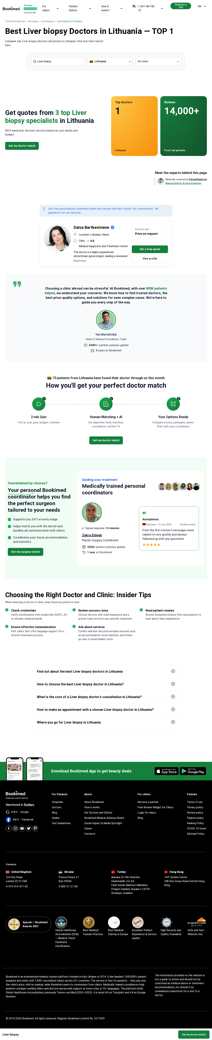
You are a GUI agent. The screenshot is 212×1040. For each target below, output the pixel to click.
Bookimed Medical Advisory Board (104, 817)
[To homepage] (11, 8)
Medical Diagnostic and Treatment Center (103, 246)
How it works (92, 807)
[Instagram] (15, 828)
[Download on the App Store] (167, 771)
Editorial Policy (195, 833)
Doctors (56, 807)
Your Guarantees (61, 823)
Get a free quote (150, 249)
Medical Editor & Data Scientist (183, 183)
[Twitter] (28, 828)
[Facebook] (9, 828)
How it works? (105, 8)
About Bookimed (94, 802)
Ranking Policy (195, 823)
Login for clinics (147, 812)
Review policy (195, 812)
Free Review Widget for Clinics (155, 807)
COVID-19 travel (196, 828)
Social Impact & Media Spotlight (103, 823)
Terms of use (195, 802)
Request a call (181, 6)
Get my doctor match (194, 1034)
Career (88, 828)
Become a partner (148, 802)
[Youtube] (22, 828)
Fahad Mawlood (198, 179)
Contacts (89, 833)
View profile (150, 258)
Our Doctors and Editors (98, 812)
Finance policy (195, 817)
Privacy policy (195, 807)
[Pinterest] (35, 828)
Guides (56, 817)
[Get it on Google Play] (193, 771)
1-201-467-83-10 (146, 8)
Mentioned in (14, 804)
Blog (54, 812)
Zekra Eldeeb (92, 535)
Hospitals (57, 802)
